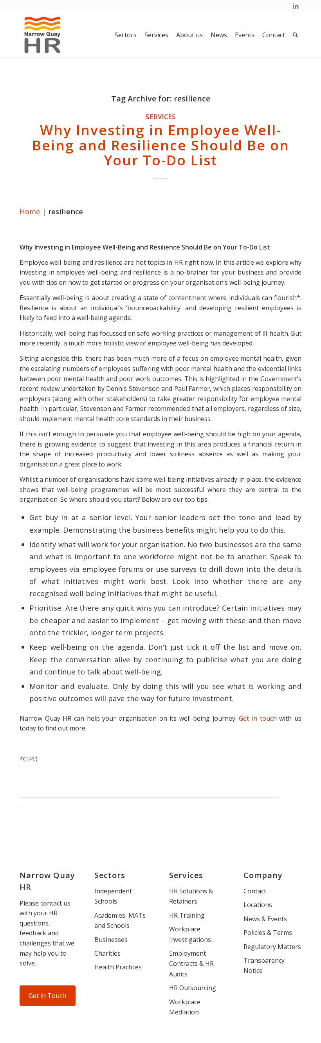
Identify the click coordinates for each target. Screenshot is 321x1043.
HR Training (187, 915)
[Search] (295, 35)
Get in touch (257, 718)
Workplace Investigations (190, 934)
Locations (257, 904)
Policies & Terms (267, 932)
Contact (254, 891)
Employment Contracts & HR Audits (191, 963)
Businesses (111, 939)
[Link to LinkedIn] (295, 6)
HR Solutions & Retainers (191, 896)
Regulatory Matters (272, 946)
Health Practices (118, 967)
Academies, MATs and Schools (120, 920)
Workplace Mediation (184, 1007)
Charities (107, 953)
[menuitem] (126, 35)
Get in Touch (47, 995)
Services (161, 116)
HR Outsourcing (192, 987)
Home (30, 211)
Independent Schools (113, 896)
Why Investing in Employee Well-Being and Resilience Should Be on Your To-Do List (160, 145)
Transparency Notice (264, 965)
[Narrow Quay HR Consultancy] (42, 35)
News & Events (265, 919)
